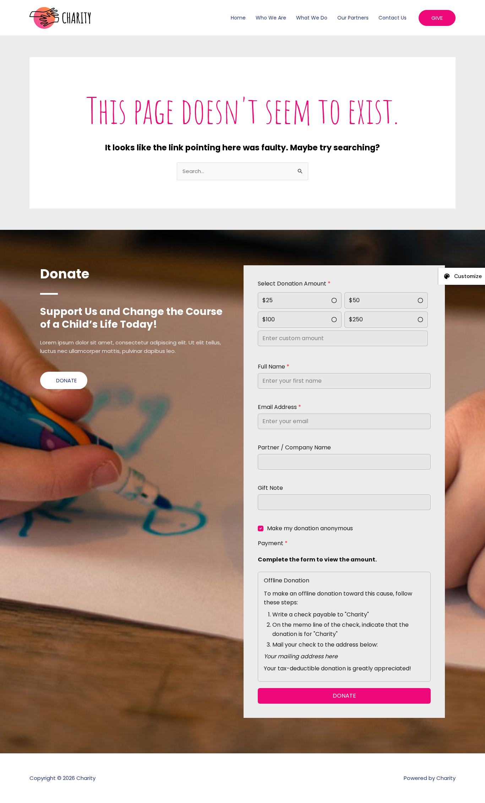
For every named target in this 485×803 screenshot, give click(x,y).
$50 (354, 300)
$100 (268, 319)
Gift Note (270, 488)
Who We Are (271, 17)
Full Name (273, 366)
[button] (437, 18)
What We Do (311, 17)
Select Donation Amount (294, 283)
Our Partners (353, 17)
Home (238, 17)
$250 (356, 319)
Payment (273, 543)
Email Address (279, 407)
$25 (267, 300)
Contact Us (392, 17)
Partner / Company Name (294, 447)
